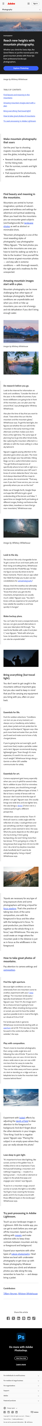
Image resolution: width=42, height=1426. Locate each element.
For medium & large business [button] (13, 1381)
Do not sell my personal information (13, 1422)
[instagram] (9, 1412)
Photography (7, 9)
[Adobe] (11, 3)
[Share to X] (13, 1318)
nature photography (20, 1254)
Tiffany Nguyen (10, 1293)
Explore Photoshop (21, 68)
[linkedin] (16, 1412)
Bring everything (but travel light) (17, 111)
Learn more (21, 1364)
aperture (7, 1028)
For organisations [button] (9, 1386)
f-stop (31, 993)
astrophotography (25, 581)
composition (9, 970)
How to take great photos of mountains (19, 116)
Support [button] (6, 1391)
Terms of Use (7, 1419)
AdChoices (30, 1422)
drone (20, 805)
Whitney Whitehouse (28, 1293)
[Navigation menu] (3, 3)
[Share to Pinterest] (23, 1318)
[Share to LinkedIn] (18, 1318)
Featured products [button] (10, 1401)
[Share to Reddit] (28, 1318)
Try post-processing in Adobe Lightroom (19, 121)
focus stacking (9, 908)
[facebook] (5, 1412)
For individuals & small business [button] (14, 1375)
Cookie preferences (17, 1419)
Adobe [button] (6, 1396)
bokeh (22, 1117)
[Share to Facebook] (8, 1318)
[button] (28, 3)
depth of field (22, 1121)
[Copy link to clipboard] (33, 1318)
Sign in (35, 4)
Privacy (27, 1416)
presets (18, 1235)
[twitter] (12, 1412)
